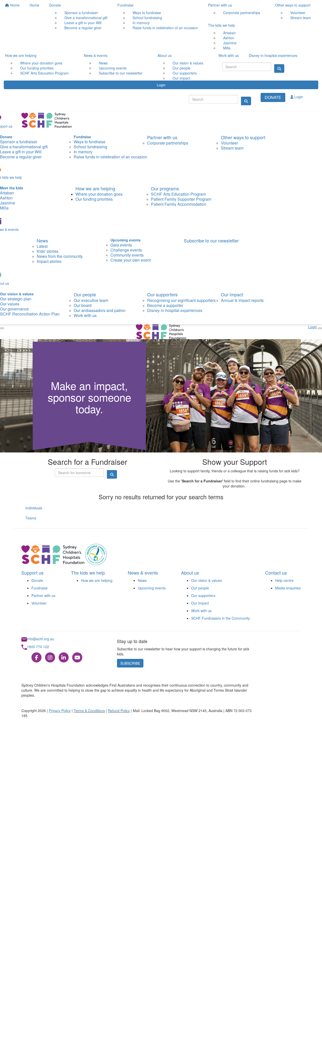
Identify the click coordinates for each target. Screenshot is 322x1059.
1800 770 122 (38, 646)
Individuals (33, 507)
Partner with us (43, 595)
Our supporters (203, 595)
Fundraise (39, 587)
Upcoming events (152, 587)
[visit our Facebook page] (36, 657)
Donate (37, 580)
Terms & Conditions (89, 710)
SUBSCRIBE (130, 663)
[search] (246, 101)
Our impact (200, 603)
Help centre (284, 580)
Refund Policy (119, 710)
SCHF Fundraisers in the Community (220, 618)
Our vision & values (206, 580)
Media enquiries (288, 587)
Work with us (201, 610)
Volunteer (39, 603)
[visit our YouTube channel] (77, 657)
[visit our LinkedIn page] (64, 657)
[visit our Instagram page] (50, 657)
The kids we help (88, 572)
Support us (32, 572)
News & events (143, 572)
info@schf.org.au (40, 638)
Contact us (276, 572)
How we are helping (96, 580)
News (142, 580)
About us (190, 572)
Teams (30, 517)
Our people (200, 587)
